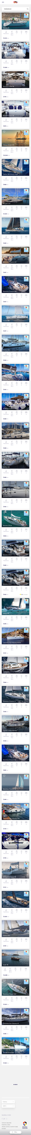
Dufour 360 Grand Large (10, 174)
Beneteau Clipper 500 (9, 994)
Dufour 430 (6, 350)
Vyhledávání (7, 9)
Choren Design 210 (8, 145)
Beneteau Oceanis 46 (9, 760)
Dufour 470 (6, 233)
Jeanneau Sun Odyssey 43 (11, 1023)
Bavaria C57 (6, 203)
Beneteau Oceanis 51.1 (9, 408)
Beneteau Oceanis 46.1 (10, 262)
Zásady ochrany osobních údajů (10, 1126)
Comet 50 (6, 28)
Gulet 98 (5, 965)
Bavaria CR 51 (7, 496)
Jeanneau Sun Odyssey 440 (11, 818)
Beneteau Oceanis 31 (9, 701)
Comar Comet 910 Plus (10, 730)
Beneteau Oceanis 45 (9, 847)
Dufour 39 (6, 613)
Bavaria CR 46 (7, 525)
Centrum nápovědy (6, 1122)
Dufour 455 (6, 467)
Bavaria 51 (6, 672)
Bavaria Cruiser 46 (8, 86)
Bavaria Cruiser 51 (8, 57)
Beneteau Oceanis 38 (9, 789)
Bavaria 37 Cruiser (8, 1052)
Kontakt (4, 1128)
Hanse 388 (6, 320)
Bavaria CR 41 (7, 555)
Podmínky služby (6, 1124)
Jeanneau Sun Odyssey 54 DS (12, 642)
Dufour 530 (6, 379)
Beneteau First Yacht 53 (10, 906)
